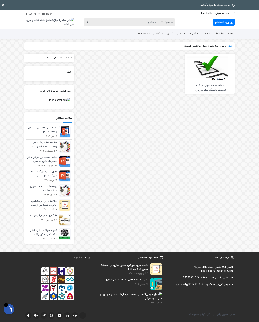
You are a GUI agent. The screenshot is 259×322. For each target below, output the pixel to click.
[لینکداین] (47, 13)
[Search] (87, 22)
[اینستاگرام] (39, 13)
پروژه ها (208, 33)
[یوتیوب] (43, 13)
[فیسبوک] (26, 13)
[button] (3, 5)
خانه (230, 33)
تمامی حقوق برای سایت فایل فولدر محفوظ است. (210, 314)
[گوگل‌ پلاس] (30, 13)
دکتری (170, 33)
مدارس (181, 33)
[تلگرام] (34, 13)
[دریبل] (51, 13)
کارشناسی (158, 33)
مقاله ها (220, 33)
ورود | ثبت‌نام (222, 22)
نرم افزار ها (194, 33)
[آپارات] (55, 13)
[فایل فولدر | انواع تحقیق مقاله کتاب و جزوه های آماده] (49, 22)
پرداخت (145, 33)
